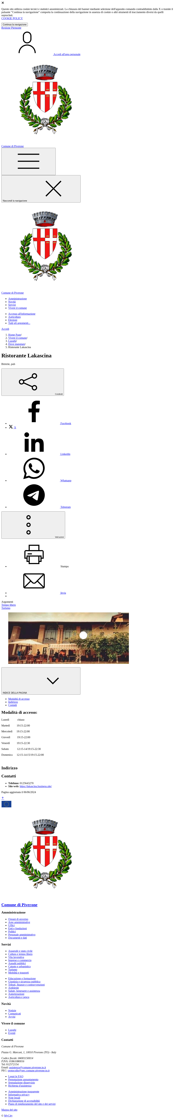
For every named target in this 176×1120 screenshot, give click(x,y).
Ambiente (13, 987)
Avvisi (11, 1016)
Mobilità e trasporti (18, 972)
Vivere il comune (17, 337)
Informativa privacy (19, 1094)
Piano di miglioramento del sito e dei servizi (32, 1103)
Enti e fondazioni (17, 928)
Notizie (12, 1010)
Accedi (5, 328)
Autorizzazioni (16, 993)
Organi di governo (18, 919)
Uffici (11, 925)
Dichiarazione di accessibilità (24, 1100)
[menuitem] (39, 423)
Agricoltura (14, 316)
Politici (12, 931)
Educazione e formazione (22, 978)
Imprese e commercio (19, 960)
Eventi (11, 1033)
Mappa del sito (9, 1109)
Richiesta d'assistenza (19, 1085)
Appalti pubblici (17, 963)
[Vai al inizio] (2, 798)
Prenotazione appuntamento (23, 1079)
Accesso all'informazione (21, 313)
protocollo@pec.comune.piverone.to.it (29, 1070)
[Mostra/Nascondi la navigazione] (28, 161)
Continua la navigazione (14, 24)
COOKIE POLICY (12, 18)
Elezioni (12, 320)
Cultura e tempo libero (20, 954)
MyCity (8, 1115)
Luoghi (12, 340)
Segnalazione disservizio (21, 1082)
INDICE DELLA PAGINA (15, 693)
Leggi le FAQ (15, 1076)
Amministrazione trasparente (23, 1091)
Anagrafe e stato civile (20, 950)
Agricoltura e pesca (18, 997)
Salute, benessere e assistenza (24, 990)
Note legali (14, 1097)
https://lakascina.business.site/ (36, 786)
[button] (17, 298)
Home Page (14, 334)
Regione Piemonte (11, 27)
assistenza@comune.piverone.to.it (27, 1067)
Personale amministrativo (21, 934)
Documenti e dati (17, 937)
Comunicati (14, 1013)
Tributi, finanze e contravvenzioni (26, 984)
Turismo (12, 969)
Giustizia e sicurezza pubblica (24, 981)
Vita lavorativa (16, 957)
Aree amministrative (19, 922)
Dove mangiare (16, 344)
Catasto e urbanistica (19, 966)
